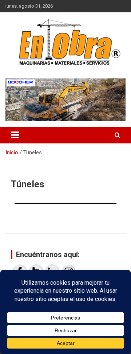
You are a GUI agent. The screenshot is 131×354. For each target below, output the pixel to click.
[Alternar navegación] (14, 135)
